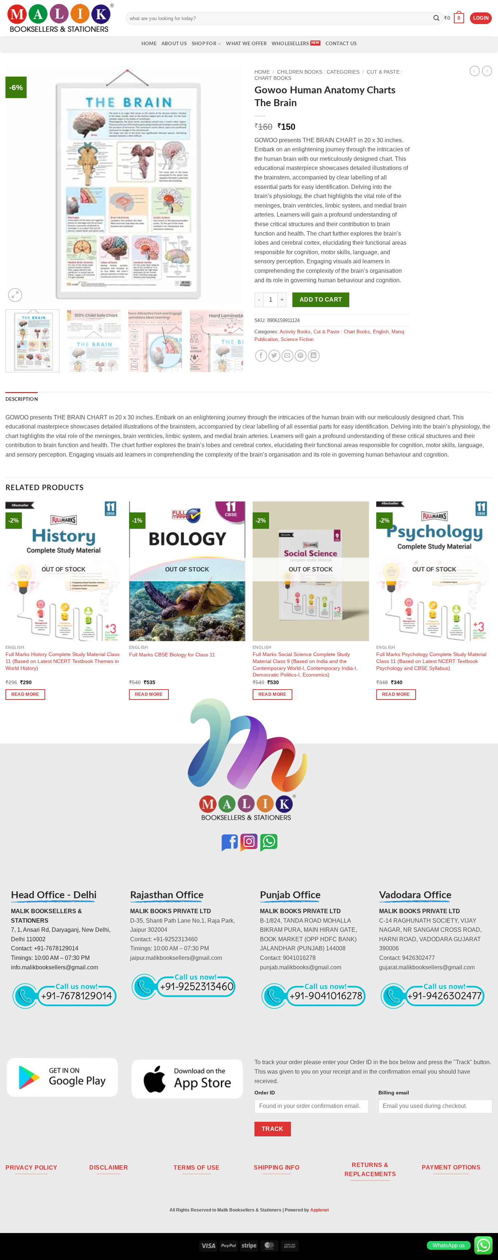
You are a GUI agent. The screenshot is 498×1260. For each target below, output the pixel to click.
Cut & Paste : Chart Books (342, 331)
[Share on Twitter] (274, 356)
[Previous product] (487, 71)
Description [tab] (21, 399)
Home (148, 44)
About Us (174, 44)
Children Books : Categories (318, 72)
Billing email (393, 1093)
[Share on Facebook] (261, 356)
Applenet (319, 1210)
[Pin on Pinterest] (301, 356)
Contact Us (341, 44)
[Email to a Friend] (287, 356)
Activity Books (295, 331)
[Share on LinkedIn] (314, 356)
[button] (454, 18)
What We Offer (246, 44)
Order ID (264, 1093)
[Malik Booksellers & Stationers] (60, 18)
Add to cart (321, 299)
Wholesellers (290, 44)
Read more (25, 694)
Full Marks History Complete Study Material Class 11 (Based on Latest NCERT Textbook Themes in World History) (62, 661)
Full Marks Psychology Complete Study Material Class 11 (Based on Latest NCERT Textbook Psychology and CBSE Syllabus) (431, 661)
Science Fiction (297, 339)
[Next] (229, 185)
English (381, 331)
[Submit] (436, 18)
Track (273, 1129)
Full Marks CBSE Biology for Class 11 (172, 655)
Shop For (204, 44)
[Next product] (475, 71)
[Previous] (19, 185)
